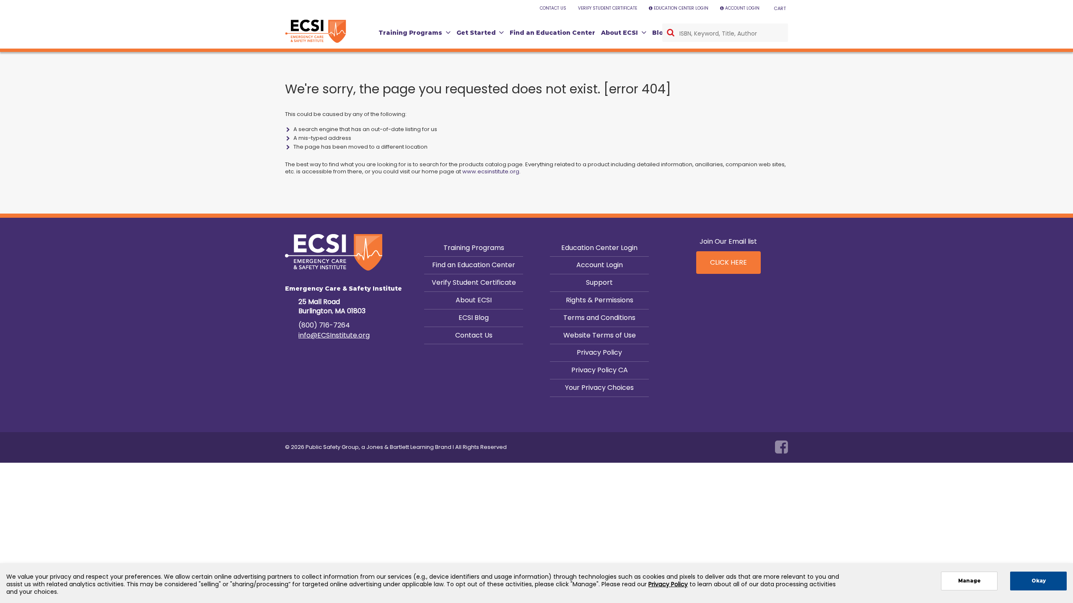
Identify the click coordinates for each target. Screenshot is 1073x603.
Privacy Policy (599, 352)
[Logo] (315, 31)
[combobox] (725, 32)
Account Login (599, 265)
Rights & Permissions (599, 300)
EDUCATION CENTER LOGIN (681, 8)
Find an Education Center (473, 265)
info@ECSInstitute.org (334, 335)
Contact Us (473, 335)
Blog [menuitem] (660, 32)
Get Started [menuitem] (476, 32)
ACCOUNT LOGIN (742, 8)
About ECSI (474, 300)
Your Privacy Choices (599, 387)
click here (728, 262)
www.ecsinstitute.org (490, 171)
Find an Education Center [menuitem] (552, 32)
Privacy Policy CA (599, 370)
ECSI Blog (474, 317)
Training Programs (473, 248)
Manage (969, 581)
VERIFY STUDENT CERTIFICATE (607, 8)
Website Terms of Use (599, 335)
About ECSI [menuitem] (619, 32)
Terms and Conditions (599, 317)
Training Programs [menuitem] (410, 32)
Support (599, 282)
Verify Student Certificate (474, 282)
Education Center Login (599, 248)
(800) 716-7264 (324, 325)
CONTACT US (553, 8)
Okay (1039, 581)
